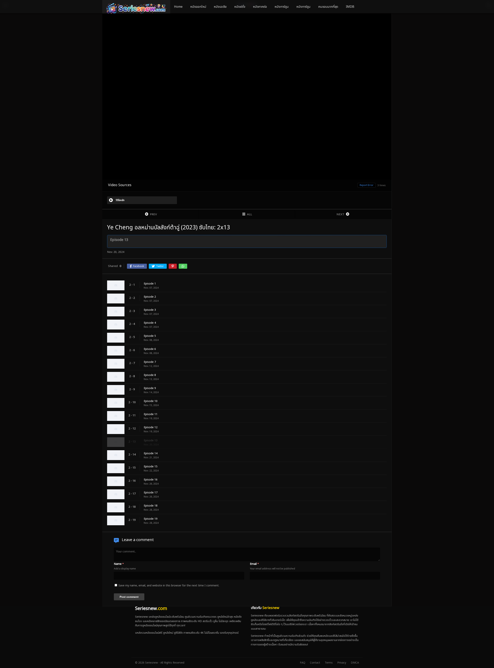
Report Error (366, 185)
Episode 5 (150, 336)
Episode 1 (150, 284)
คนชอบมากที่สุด (328, 6)
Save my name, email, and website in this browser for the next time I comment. (168, 586)
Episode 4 (150, 323)
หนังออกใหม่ (198, 6)
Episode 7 (150, 362)
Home (178, 6)
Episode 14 (150, 453)
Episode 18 (150, 506)
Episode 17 (150, 493)
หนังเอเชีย (220, 6)
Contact (315, 663)
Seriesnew (151, 608)
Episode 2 (150, 297)
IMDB (350, 6)
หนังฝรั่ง (239, 6)
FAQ (302, 663)
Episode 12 (150, 427)
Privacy (341, 663)
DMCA (355, 663)
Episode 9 (150, 388)
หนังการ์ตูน (282, 6)
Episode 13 (150, 441)
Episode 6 (150, 349)
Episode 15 (150, 467)
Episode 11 (150, 414)
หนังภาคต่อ (260, 6)
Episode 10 (150, 401)
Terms (329, 663)
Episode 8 (150, 375)
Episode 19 (150, 519)
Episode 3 (150, 310)
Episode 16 (150, 480)
